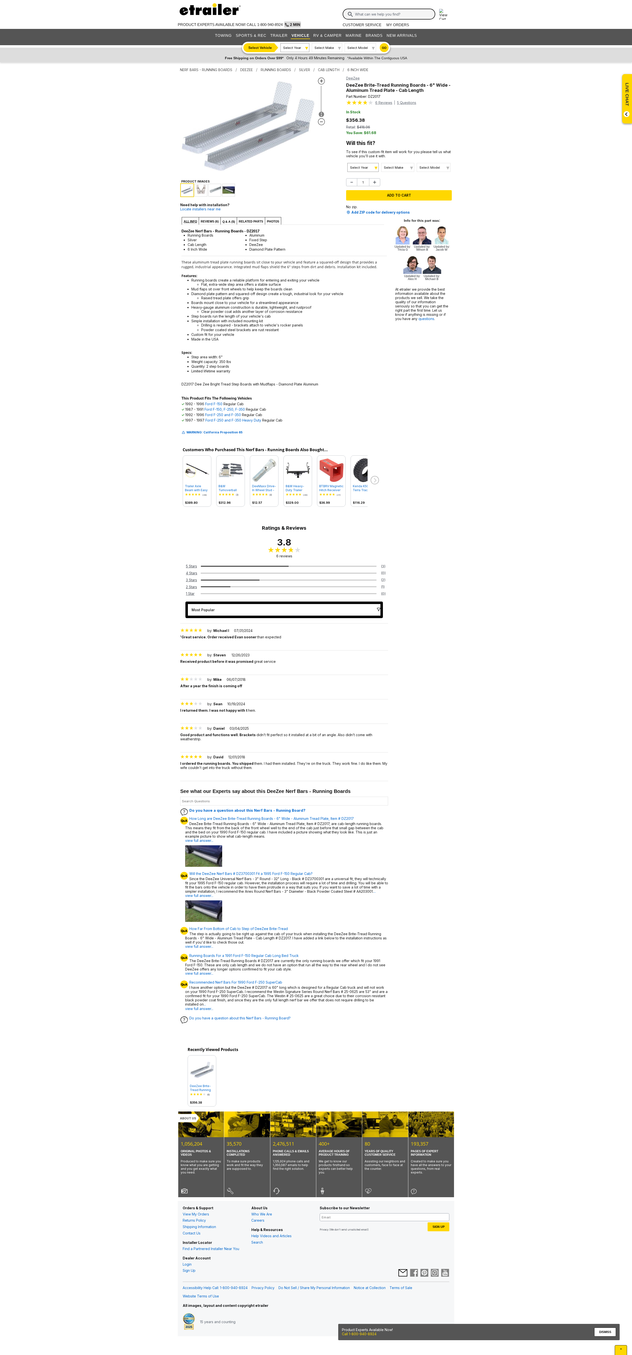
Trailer (279, 35)
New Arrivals (402, 35)
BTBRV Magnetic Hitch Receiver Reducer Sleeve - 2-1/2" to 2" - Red (331, 488)
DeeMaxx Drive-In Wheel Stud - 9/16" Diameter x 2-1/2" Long (264, 488)
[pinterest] (424, 1273)
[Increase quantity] (374, 182)
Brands (374, 35)
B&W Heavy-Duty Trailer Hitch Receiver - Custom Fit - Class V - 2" (297, 488)
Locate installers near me (200, 209)
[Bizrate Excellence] (189, 1322)
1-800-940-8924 (270, 24)
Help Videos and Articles (271, 1236)
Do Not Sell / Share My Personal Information (314, 1288)
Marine (354, 35)
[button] (374, 480)
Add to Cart (399, 195)
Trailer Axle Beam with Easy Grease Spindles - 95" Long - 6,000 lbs (197, 488)
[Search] (350, 14)
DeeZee (353, 78)
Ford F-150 (213, 404)
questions (426, 319)
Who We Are (261, 1214)
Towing (223, 35)
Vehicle (300, 35)
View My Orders (196, 1214)
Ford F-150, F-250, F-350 (224, 409)
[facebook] (414, 1273)
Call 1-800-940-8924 (359, 1334)
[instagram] (435, 1273)
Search (257, 1242)
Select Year (292, 48)
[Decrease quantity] (351, 182)
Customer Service (362, 25)
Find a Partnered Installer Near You (211, 1249)
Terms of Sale (401, 1288)
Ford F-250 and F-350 (223, 415)
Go (384, 48)
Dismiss (605, 1332)
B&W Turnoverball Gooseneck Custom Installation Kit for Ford (228, 488)
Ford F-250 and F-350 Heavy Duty (233, 420)
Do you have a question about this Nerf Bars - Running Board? (247, 810)
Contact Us (191, 1233)
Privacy (324, 1229)
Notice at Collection (370, 1288)
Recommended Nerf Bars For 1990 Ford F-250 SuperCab (235, 982)
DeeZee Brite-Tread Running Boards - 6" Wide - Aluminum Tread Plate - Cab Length (201, 1088)
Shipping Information (199, 1227)
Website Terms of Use (201, 1296)
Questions (406, 103)
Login (187, 1264)
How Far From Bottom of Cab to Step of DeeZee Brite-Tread (238, 929)
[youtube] (445, 1273)
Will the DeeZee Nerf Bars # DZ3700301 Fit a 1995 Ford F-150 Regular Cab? (251, 874)
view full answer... (199, 840)
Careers (257, 1220)
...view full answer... (199, 1006)
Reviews (383, 103)
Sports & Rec (251, 35)
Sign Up (189, 1270)
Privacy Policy (263, 1288)
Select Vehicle (260, 48)
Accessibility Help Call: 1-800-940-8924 (215, 1288)
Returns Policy (194, 1220)
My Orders (397, 25)
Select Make (324, 48)
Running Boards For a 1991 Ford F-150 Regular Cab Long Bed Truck (244, 956)
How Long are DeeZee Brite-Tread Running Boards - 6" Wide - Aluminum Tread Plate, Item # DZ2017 (271, 819)
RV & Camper (327, 35)
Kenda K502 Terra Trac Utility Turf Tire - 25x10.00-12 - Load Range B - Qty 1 (364, 488)
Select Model (357, 48)
